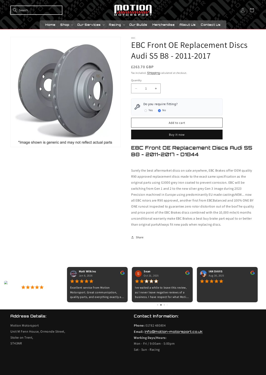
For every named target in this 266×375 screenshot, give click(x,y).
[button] (36, 10)
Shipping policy (221, 372)
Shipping (153, 72)
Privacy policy (135, 372)
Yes (151, 110)
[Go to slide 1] (157, 304)
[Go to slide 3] (164, 304)
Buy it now (177, 134)
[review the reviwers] (123, 274)
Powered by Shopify (84, 372)
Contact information (164, 372)
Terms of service (194, 372)
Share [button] (140, 237)
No (164, 110)
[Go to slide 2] (161, 305)
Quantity (136, 80)
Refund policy (111, 372)
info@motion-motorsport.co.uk (174, 332)
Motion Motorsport (56, 372)
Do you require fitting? (160, 104)
